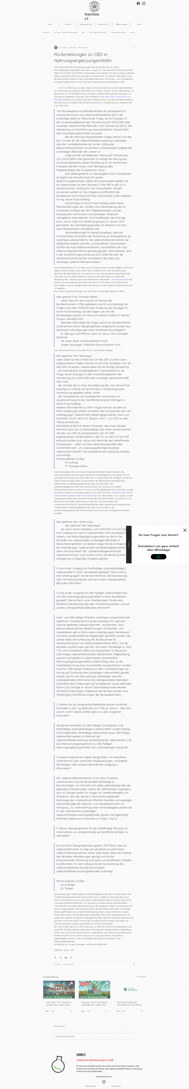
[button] (185, 530)
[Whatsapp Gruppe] (158, 556)
